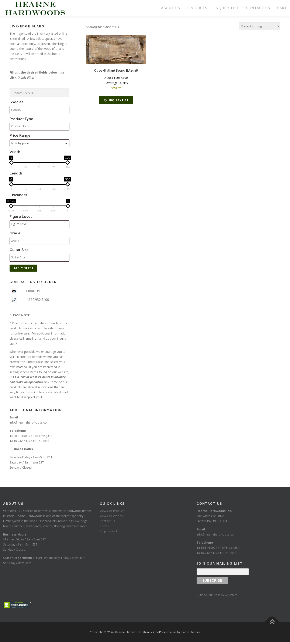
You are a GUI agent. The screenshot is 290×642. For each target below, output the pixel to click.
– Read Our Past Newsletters (217, 595)
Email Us (33, 291)
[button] (116, 100)
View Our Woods (111, 516)
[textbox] (40, 109)
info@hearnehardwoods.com (29, 422)
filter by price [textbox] (20, 143)
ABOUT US (170, 8)
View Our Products (112, 511)
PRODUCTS (197, 8)
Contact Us (107, 521)
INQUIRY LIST (226, 8)
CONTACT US (258, 8)
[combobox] (39, 143)
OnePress (160, 632)
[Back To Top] (272, 622)
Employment (108, 531)
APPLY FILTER (23, 268)
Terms (104, 526)
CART (282, 8)
